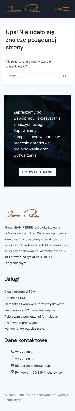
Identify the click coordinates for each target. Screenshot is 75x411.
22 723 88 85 (24, 352)
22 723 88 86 (25, 359)
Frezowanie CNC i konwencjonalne (29, 310)
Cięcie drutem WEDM (19, 291)
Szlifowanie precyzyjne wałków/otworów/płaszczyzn (25, 325)
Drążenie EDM (14, 298)
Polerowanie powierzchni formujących (32, 316)
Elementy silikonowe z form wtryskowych (34, 304)
